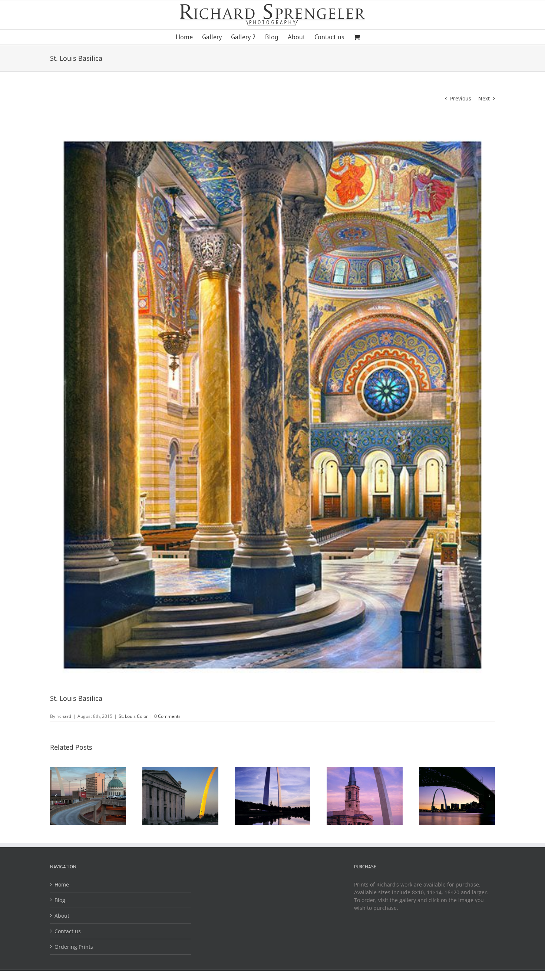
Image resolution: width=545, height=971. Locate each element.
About (61, 915)
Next (484, 98)
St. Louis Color (133, 716)
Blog (59, 900)
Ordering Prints (73, 946)
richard (63, 716)
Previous (460, 98)
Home (61, 884)
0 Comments (167, 716)
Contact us (67, 931)
